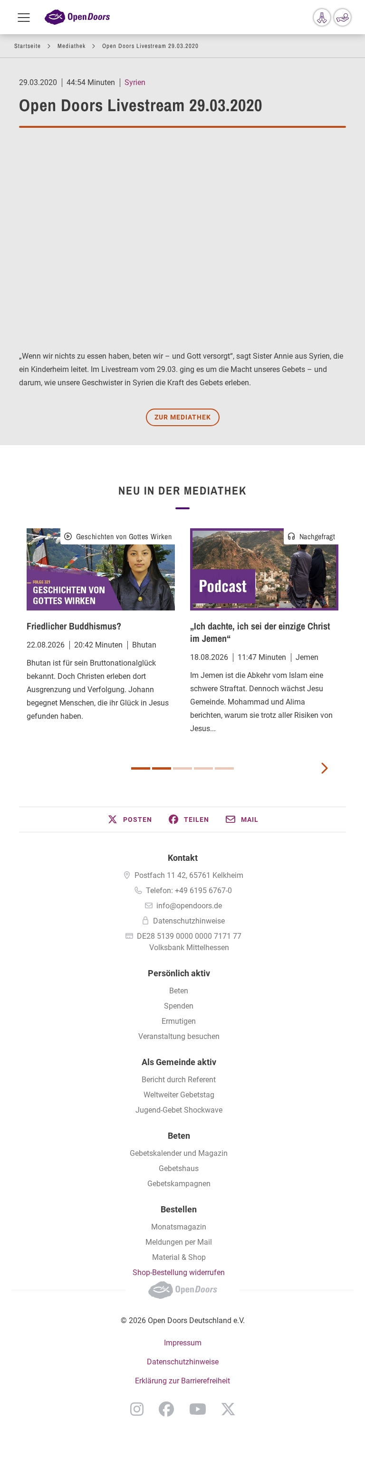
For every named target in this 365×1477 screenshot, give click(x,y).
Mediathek (72, 46)
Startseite (27, 46)
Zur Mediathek (182, 417)
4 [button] (203, 768)
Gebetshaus (179, 1168)
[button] (129, 819)
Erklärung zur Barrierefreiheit (182, 1380)
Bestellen (179, 1209)
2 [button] (161, 768)
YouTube (198, 1409)
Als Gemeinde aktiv (179, 1062)
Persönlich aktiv (179, 973)
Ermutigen (179, 1021)
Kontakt (183, 858)
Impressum (183, 1342)
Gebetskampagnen (179, 1183)
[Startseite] (77, 17)
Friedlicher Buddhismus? (74, 625)
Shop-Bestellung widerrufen (179, 1272)
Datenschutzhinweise (189, 920)
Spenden (178, 1005)
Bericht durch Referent (179, 1079)
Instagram (137, 1409)
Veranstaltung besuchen (179, 1036)
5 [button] (224, 768)
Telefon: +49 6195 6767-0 (189, 890)
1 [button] (140, 768)
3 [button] (182, 768)
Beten (178, 990)
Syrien (135, 82)
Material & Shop (179, 1257)
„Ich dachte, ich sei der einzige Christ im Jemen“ (260, 632)
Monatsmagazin (178, 1226)
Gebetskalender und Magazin (179, 1153)
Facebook (166, 1409)
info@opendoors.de (189, 905)
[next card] (324, 767)
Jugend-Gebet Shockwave (178, 1110)
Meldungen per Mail (178, 1242)
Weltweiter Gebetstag (179, 1094)
